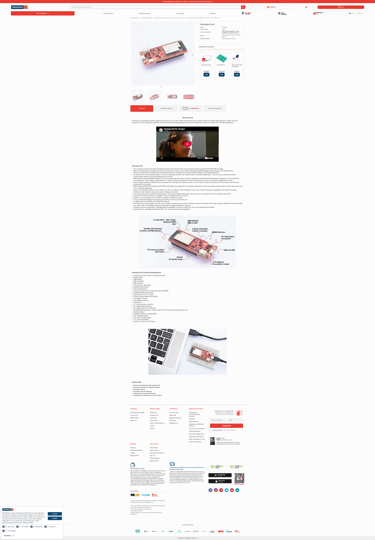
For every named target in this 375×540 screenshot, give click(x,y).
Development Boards (146, 18)
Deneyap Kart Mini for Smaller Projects (146, 387)
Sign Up (133, 448)
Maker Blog (134, 418)
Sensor (152, 428)
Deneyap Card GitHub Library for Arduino (147, 395)
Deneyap (224, 27)
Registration (134, 455)
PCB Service (154, 420)
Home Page (135, 18)
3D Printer (153, 412)
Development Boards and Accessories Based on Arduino (170, 18)
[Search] (243, 7)
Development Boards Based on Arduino (199, 18)
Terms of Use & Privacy (197, 429)
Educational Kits (144, 13)
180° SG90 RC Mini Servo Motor (237, 65)
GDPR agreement (217, 430)
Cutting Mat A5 (221, 65)
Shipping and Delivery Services (196, 425)
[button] (164, 86)
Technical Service (166, 108)
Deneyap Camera (206, 65)
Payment (192, 419)
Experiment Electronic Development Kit (146, 385)
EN (352, 13)
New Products (108, 13)
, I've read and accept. (223, 430)
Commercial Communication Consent (194, 414)
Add (206, 74)
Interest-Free (173, 412)
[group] (163, 53)
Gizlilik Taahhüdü (195, 442)
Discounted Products (157, 453)
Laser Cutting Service (157, 423)
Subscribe (226, 426)
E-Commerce (193, 538)
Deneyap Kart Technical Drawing (144, 393)
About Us (133, 420)
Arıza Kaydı (180, 13)
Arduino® (153, 418)
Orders (132, 453)
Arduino (213, 13)
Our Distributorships (137, 412)
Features (142, 108)
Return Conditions (214, 108)
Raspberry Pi (154, 415)
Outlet (152, 426)
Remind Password (136, 450)
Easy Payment (194, 421)
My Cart (152, 455)
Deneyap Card (216, 18)
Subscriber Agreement (196, 434)
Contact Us (134, 415)
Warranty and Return (196, 436)
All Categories (154, 458)
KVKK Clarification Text (197, 439)
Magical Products (175, 418)
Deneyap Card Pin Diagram (142, 391)
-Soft (187, 538)
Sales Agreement (194, 431)
